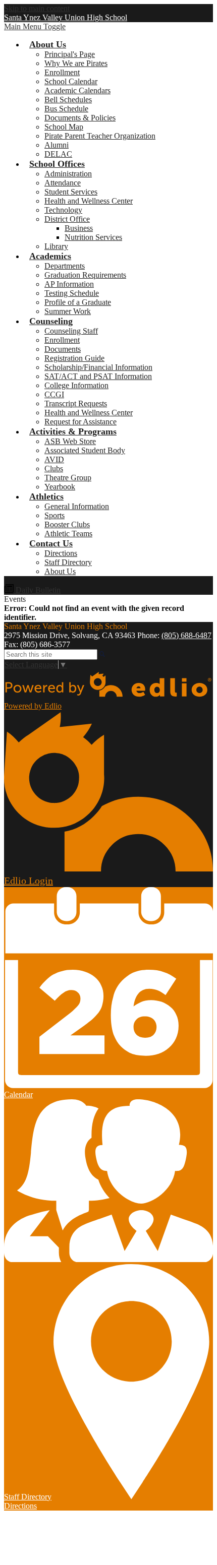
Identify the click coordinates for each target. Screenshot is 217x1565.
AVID (54, 459)
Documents (62, 349)
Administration (68, 173)
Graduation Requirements (85, 275)
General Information (76, 506)
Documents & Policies (80, 117)
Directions (60, 553)
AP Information (69, 284)
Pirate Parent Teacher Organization (99, 136)
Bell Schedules (68, 99)
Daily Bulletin (37, 590)
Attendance (62, 182)
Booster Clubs (67, 524)
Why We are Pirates (75, 63)
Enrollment (62, 72)
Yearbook (59, 486)
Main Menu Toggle (35, 26)
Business (79, 228)
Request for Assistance (80, 421)
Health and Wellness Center (88, 201)
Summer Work (67, 311)
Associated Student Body (84, 450)
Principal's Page (69, 54)
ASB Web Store (70, 441)
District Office (67, 219)
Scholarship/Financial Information (98, 367)
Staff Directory (68, 562)
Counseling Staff (71, 331)
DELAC (58, 154)
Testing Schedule (71, 293)
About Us (60, 571)
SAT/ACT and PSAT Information (98, 376)
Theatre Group (67, 477)
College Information (76, 385)
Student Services (70, 191)
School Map (63, 126)
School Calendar (70, 81)
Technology (63, 210)
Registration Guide (74, 358)
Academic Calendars (77, 90)
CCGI (54, 394)
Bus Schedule (66, 108)
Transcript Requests (75, 403)
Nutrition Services (93, 237)
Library (56, 246)
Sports (54, 515)
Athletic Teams (68, 533)
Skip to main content (37, 8)
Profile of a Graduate (77, 302)
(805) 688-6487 (186, 635)
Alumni (56, 145)
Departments (64, 266)
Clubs (53, 468)
